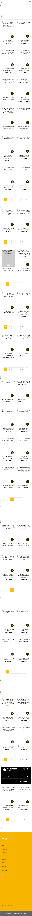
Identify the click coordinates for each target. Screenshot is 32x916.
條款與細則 (4, 849)
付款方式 (4, 845)
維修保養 (4, 852)
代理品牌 (4, 866)
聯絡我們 (4, 859)
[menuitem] (5, 199)
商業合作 (4, 863)
